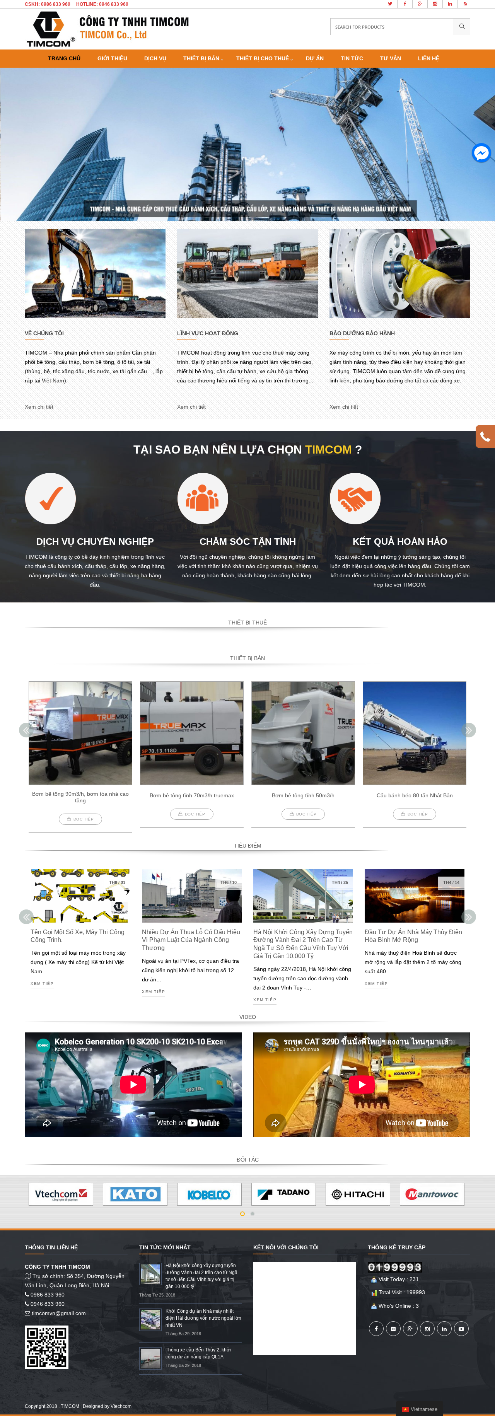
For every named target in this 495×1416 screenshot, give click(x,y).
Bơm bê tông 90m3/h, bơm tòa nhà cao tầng (80, 797)
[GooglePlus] (410, 1328)
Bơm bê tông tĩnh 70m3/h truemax (192, 795)
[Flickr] (393, 1328)
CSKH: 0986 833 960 (47, 4)
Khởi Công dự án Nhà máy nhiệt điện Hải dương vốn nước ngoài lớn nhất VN (203, 1318)
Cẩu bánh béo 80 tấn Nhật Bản (415, 795)
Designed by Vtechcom (107, 1406)
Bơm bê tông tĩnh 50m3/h (303, 795)
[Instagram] (427, 1328)
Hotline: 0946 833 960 (102, 4)
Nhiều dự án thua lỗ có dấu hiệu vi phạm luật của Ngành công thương (191, 940)
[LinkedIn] (444, 1328)
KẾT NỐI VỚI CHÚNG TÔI (286, 1247)
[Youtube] (461, 1328)
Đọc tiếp (83, 819)
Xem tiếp (42, 984)
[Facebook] (376, 1328)
